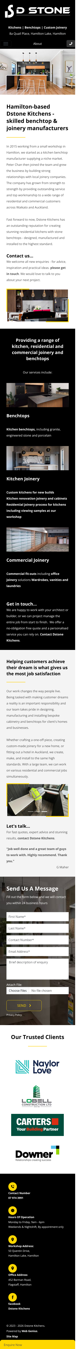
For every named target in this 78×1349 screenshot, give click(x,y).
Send (21, 1005)
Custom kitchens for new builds (30, 492)
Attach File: (14, 985)
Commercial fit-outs (21, 574)
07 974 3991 (15, 1198)
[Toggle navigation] (5, 44)
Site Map (12, 1336)
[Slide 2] (44, 811)
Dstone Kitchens (19, 1309)
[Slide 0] (31, 811)
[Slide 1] (37, 811)
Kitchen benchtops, (21, 429)
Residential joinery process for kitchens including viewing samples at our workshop (36, 510)
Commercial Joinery (27, 560)
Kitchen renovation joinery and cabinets (36, 498)
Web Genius (29, 1331)
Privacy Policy (14, 1015)
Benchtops (17, 416)
